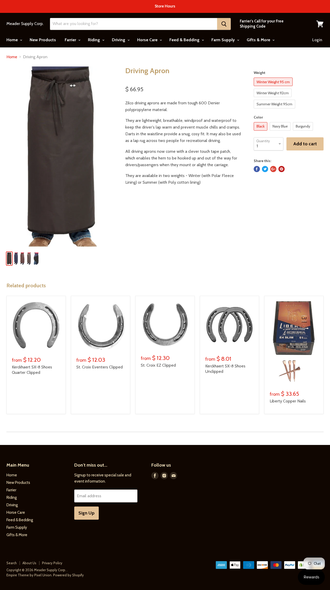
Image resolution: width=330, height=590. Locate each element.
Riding (94, 39)
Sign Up (86, 513)
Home (12, 39)
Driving (119, 39)
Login (317, 40)
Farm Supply (223, 39)
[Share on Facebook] (257, 169)
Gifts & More (259, 39)
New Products (43, 39)
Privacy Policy (52, 563)
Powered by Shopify (68, 575)
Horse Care (148, 39)
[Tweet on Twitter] (265, 169)
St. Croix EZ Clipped (158, 365)
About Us (29, 563)
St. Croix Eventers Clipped (99, 367)
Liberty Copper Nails (288, 401)
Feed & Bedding (185, 39)
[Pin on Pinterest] (281, 169)
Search (11, 563)
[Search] (224, 24)
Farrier (71, 39)
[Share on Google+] (273, 169)
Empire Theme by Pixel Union (29, 575)
